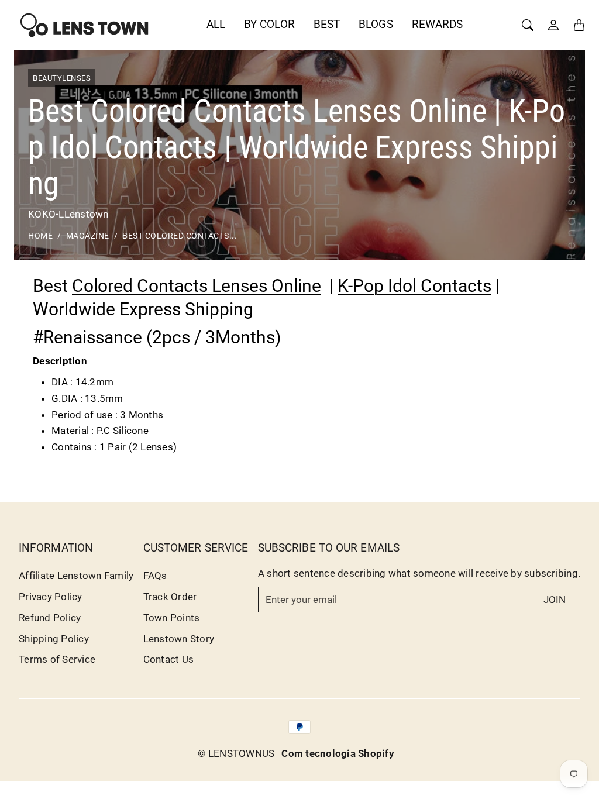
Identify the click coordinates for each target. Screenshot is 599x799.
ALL (215, 24)
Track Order (170, 596)
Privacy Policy (50, 596)
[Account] (553, 25)
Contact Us (168, 659)
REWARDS (437, 24)
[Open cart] (579, 25)
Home (40, 236)
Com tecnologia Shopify (337, 753)
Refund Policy (50, 618)
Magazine (87, 236)
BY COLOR (269, 24)
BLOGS (376, 24)
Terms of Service (57, 659)
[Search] (528, 25)
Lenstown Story (179, 639)
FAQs (155, 575)
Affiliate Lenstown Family (76, 575)
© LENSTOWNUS (236, 753)
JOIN (554, 599)
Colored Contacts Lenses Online (196, 285)
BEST (327, 24)
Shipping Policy (54, 639)
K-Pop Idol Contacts (414, 285)
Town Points (171, 618)
